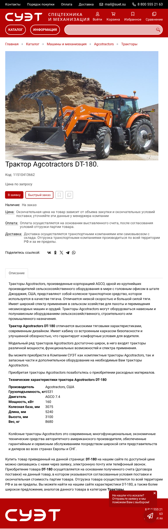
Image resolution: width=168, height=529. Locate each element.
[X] (61, 252)
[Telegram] (67, 252)
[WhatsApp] (73, 252)
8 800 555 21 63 (150, 4)
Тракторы (129, 44)
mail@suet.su (115, 4)
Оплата (66, 4)
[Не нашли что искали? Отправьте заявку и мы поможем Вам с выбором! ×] (150, 515)
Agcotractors (104, 44)
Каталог (15, 30)
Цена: (9, 212)
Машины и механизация (67, 44)
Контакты (13, 4)
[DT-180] (84, 105)
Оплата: (11, 223)
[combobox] (113, 30)
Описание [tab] (16, 273)
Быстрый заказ (39, 195)
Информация (45, 30)
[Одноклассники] (55, 252)
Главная (12, 44)
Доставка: (13, 234)
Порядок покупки (40, 4)
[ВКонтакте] (49, 252)
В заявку (14, 195)
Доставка (86, 4)
